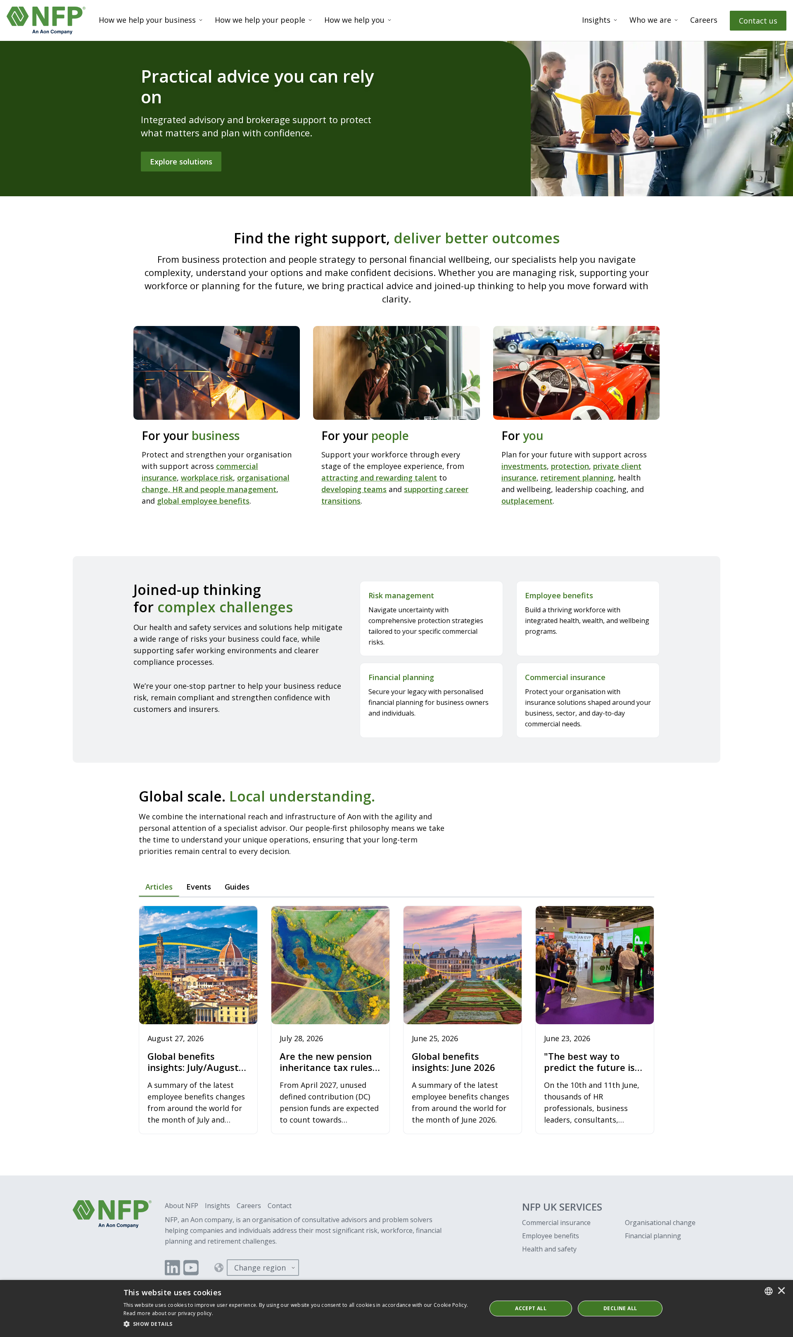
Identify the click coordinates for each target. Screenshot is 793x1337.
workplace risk (207, 478)
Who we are (650, 20)
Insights (596, 20)
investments (524, 466)
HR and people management (224, 489)
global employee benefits (203, 501)
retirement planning (577, 478)
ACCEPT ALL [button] (530, 1308)
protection (570, 466)
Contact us (758, 21)
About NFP (181, 1205)
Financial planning (653, 1235)
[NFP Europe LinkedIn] (172, 1267)
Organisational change (660, 1222)
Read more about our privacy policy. (168, 1313)
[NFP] (46, 20)
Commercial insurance (556, 1222)
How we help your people (260, 20)
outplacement (527, 501)
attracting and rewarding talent (379, 478)
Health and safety (549, 1249)
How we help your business (147, 20)
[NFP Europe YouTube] (191, 1267)
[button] (299, 1324)
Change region (260, 1268)
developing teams (354, 489)
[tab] (159, 887)
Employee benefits (550, 1235)
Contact (280, 1205)
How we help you (354, 20)
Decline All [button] (620, 1308)
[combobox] (769, 1291)
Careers (703, 20)
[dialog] (396, 1308)
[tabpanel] (396, 1020)
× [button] (781, 1291)
